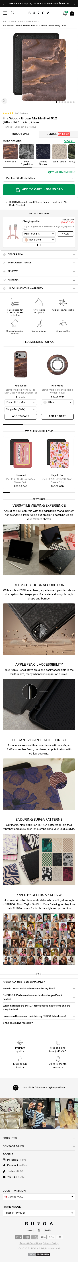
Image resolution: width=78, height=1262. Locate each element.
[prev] (3, 3)
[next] (74, 3)
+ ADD (65, 234)
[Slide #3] (65, 102)
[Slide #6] (74, 102)
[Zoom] (4, 101)
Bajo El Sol (57, 475)
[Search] (13, 13)
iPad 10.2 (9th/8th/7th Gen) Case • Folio (21, 480)
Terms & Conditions (31, 1243)
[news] (65, 13)
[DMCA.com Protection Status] (39, 1255)
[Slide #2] (62, 102)
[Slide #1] (59, 102)
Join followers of (43, 1087)
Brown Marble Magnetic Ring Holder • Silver (57, 391)
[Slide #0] (56, 102)
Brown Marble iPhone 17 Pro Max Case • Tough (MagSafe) (21, 391)
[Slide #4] (68, 102)
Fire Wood (20, 385)
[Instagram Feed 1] (39, 1113)
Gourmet (21, 475)
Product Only (19, 134)
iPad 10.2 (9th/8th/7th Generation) (20, 22)
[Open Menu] (5, 13)
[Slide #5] (71, 102)
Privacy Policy (51, 1243)
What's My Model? (63, 172)
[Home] (39, 13)
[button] (15, 113)
